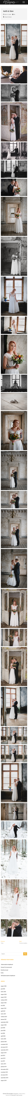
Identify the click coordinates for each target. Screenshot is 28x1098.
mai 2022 (3, 1005)
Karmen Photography (8, 1093)
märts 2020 (3, 1039)
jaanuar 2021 (4, 1019)
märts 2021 (3, 1014)
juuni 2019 (3, 1058)
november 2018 (4, 1072)
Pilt (14, 14)
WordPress (8, 1095)
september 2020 (4, 1022)
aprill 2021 (3, 1011)
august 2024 (3, 994)
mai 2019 (3, 1061)
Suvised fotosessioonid (6, 967)
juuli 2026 (3, 989)
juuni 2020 (3, 1030)
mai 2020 (3, 1033)
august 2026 (3, 986)
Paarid (6, 17)
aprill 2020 (3, 1036)
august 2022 (3, 1002)
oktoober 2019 (4, 1047)
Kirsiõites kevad (4, 970)
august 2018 (3, 1080)
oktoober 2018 (4, 1075)
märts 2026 (3, 991)
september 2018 (4, 1077)
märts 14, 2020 (7, 14)
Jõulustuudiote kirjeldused (7, 964)
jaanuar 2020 (4, 1041)
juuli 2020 (3, 1027)
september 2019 (4, 1050)
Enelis (2, 973)
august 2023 (3, 997)
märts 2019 (3, 1064)
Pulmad (9, 17)
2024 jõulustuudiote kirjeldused (8, 975)
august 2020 (3, 1025)
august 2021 (3, 1008)
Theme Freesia (22, 1093)
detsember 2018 (4, 1069)
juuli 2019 (3, 1055)
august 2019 (3, 1052)
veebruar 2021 (4, 1016)
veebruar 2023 (4, 1000)
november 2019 (4, 1044)
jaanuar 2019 (4, 1066)
